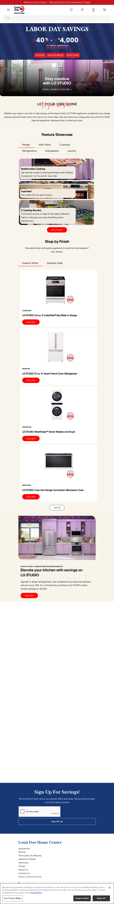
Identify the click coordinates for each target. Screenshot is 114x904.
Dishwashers (52, 150)
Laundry (71, 150)
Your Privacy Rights (12, 898)
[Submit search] (8, 18)
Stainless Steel (55, 262)
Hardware (23, 862)
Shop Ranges (57, 230)
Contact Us (24, 873)
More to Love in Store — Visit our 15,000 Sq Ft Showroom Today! (57, 2)
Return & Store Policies (30, 876)
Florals (21, 866)
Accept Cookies (82, 898)
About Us (23, 869)
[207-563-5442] (93, 9)
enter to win (73, 55)
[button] (8, 9)
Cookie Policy (36, 893)
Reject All (101, 898)
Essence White (30, 262)
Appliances (24, 848)
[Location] (82, 9)
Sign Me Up (57, 821)
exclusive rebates (56, 55)
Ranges (26, 144)
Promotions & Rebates (30, 855)
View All (57, 507)
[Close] (109, 888)
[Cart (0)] (104, 9)
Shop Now (31, 322)
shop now (39, 55)
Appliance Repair (27, 859)
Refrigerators (29, 150)
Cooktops (65, 144)
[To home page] (19, 10)
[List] (71, 9)
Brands (22, 852)
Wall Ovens (45, 144)
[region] (57, 893)
